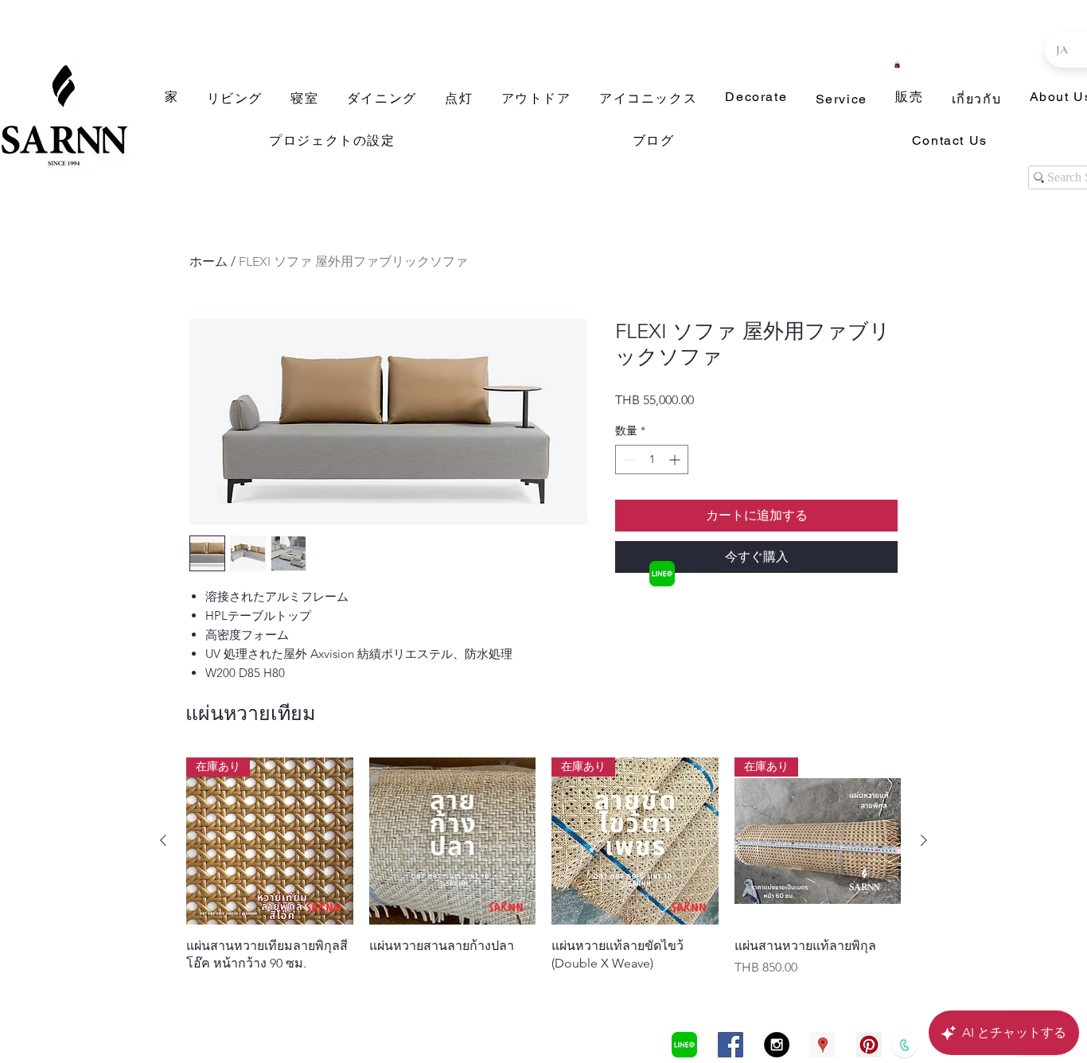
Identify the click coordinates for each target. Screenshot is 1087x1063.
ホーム (208, 261)
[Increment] (676, 459)
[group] (543, 867)
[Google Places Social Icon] (823, 1044)
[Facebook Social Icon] (730, 1044)
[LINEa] (662, 573)
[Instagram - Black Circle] (776, 1044)
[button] (897, 64)
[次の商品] (923, 840)
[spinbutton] (651, 459)
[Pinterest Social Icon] (869, 1044)
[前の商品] (163, 840)
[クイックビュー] (452, 841)
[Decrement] (627, 459)
